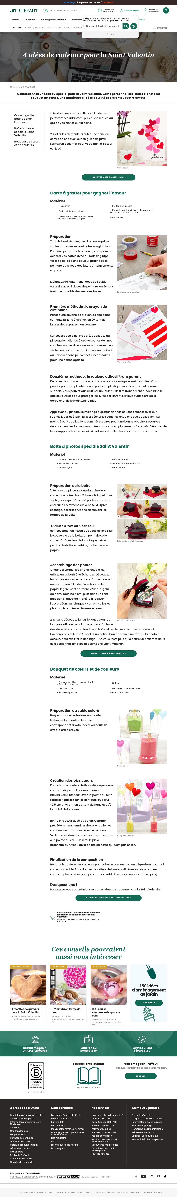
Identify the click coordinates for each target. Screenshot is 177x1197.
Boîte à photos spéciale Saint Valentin (24, 132)
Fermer (110, 34)
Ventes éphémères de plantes (147, 1139)
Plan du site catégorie (21, 1162)
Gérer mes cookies (20, 1148)
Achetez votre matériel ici (109, 177)
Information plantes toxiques (147, 1122)
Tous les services (100, 1154)
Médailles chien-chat (143, 1132)
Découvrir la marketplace (105, 1145)
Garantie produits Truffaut (24, 1145)
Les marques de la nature (64, 1145)
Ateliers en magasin (102, 1136)
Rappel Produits (18, 1135)
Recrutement (58, 1126)
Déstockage (69, 3)
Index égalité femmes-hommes (67, 1129)
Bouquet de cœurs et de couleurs (27, 143)
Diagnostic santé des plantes (147, 1119)
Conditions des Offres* (153, 1192)
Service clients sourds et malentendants (104, 1140)
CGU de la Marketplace (22, 1119)
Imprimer (162, 28)
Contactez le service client (24, 1177)
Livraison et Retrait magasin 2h (108, 1115)
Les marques (58, 1148)
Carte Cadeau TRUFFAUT (104, 1122)
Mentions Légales (133, 1192)
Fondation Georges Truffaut (65, 1115)
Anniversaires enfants (103, 1126)
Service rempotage (142, 1126)
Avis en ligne (16, 1152)
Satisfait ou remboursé (104, 1132)
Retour (17, 28)
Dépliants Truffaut (19, 1155)
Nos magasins (58, 1138)
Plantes (15, 20)
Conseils (140, 20)
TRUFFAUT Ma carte (101, 1119)
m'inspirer (149, 1003)
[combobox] (62, 10)
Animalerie (77, 20)
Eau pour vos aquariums (145, 1136)
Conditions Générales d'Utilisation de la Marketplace (69, 1192)
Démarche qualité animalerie (147, 1129)
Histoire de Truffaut (61, 1119)
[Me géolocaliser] (133, 26)
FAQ (53, 1141)
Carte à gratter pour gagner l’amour (24, 119)
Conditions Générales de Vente (31, 1192)
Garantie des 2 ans (20, 1141)
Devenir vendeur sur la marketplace (103, 1149)
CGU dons (15, 1128)
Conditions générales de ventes (26, 1115)
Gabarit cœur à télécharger (108, 653)
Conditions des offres (21, 1159)
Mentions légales (19, 1131)
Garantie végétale (141, 1115)
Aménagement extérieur (53, 20)
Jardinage (30, 20)
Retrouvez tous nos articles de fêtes (108, 898)
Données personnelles (21, 1138)
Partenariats (57, 1122)
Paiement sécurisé (101, 1129)
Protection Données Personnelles (108, 1192)
